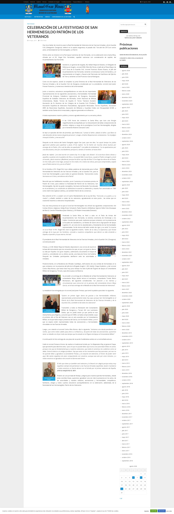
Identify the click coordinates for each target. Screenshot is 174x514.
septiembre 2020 (127, 302)
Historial (32, 2)
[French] (168, 2)
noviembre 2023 (127, 175)
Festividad (30, 24)
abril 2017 (125, 440)
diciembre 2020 (127, 292)
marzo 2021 (126, 282)
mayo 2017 (125, 437)
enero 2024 (125, 168)
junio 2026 (125, 77)
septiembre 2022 (127, 222)
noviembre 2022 (127, 215)
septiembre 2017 (127, 424)
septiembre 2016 (127, 461)
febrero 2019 (126, 366)
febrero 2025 (126, 127)
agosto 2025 (126, 107)
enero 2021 (125, 289)
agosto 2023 (126, 185)
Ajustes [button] (146, 511)
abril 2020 (125, 319)
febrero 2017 (126, 447)
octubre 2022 (126, 218)
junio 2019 (125, 353)
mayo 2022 (125, 235)
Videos (47, 17)
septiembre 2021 (127, 262)
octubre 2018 (126, 380)
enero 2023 (125, 208)
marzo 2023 (126, 202)
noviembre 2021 (127, 255)
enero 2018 (125, 410)
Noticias (28, 17)
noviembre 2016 (127, 454)
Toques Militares (77, 2)
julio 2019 (125, 350)
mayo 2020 (125, 316)
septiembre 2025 (127, 104)
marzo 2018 (126, 403)
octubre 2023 (126, 178)
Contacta (26, 2)
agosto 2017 (126, 427)
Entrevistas (38, 17)
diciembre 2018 (127, 373)
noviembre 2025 (127, 101)
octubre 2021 (126, 259)
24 (122, 489)
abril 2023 (125, 198)
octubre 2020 (126, 299)
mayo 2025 (125, 117)
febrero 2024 (126, 165)
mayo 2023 (125, 195)
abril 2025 (125, 121)
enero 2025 (125, 131)
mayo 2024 (125, 154)
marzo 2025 (126, 124)
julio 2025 (125, 111)
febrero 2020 (126, 326)
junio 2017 (125, 434)
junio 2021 (125, 272)
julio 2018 (125, 390)
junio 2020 (125, 313)
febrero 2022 (126, 245)
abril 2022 (125, 239)
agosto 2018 (126, 387)
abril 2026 (125, 84)
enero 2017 (125, 451)
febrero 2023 (126, 205)
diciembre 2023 (127, 171)
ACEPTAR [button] (153, 511)
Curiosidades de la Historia (61, 17)
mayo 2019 (125, 356)
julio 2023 (125, 188)
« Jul (121, 498)
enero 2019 (125, 370)
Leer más (169, 511)
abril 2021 (125, 279)
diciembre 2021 (127, 252)
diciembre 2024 (127, 134)
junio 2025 (125, 114)
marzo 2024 (126, 161)
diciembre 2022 (127, 212)
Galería (39, 2)
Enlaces (87, 2)
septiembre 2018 (127, 383)
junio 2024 (125, 151)
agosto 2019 (126, 346)
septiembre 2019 (127, 343)
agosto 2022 (126, 225)
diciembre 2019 (127, 333)
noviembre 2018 (127, 377)
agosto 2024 (126, 144)
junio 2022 (125, 232)
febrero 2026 (126, 91)
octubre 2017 (126, 420)
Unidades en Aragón (54, 2)
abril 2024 (125, 158)
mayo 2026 (125, 80)
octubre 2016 (126, 457)
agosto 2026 (126, 70)
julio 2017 (125, 430)
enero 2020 (125, 329)
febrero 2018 (126, 407)
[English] (165, 2)
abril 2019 (125, 360)
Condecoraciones (66, 2)
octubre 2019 (126, 339)
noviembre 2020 (127, 296)
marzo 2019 (126, 363)
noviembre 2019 (127, 336)
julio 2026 (125, 74)
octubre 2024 (126, 138)
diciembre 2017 (127, 413)
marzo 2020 (126, 323)
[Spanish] (171, 2)
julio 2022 (125, 228)
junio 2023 (125, 191)
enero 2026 (125, 94)
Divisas (44, 2)
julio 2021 (125, 269)
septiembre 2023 (127, 181)
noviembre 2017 (127, 417)
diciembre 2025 (127, 97)
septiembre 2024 (127, 141)
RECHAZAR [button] (162, 511)
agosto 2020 (126, 306)
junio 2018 (125, 393)
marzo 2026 (126, 87)
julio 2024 (125, 148)
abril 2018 (125, 400)
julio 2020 (125, 309)
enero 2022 (125, 249)
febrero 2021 (126, 286)
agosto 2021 (126, 265)
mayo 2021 (125, 276)
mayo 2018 (125, 397)
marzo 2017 (126, 444)
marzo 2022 (126, 242)
